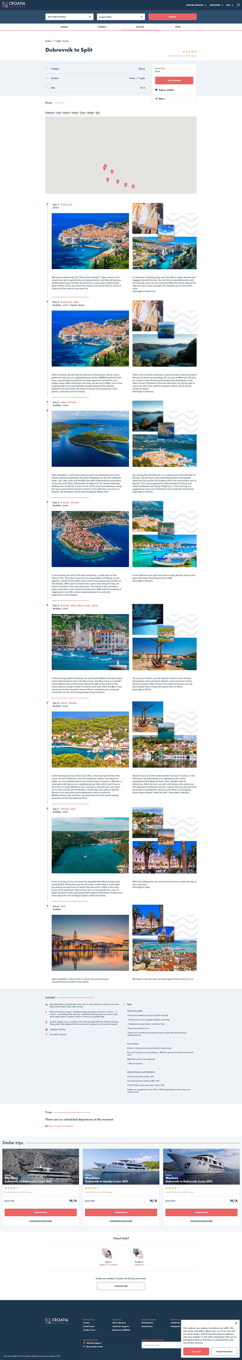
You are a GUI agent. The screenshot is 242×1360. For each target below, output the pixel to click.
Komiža (75, 112)
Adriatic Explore (94, 1343)
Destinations (147, 1322)
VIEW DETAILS (40, 1212)
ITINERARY (102, 27)
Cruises (86, 1322)
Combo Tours (89, 1330)
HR (59, 1356)
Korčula (66, 112)
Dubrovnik (49, 112)
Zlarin (82, 112)
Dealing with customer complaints (44, 1356)
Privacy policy (25, 1356)
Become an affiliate (121, 1330)
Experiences (147, 1326)
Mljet (58, 112)
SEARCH (172, 17)
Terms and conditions (10, 1356)
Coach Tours (88, 1326)
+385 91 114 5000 (108, 1264)
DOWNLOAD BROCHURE (41, 1221)
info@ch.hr (139, 1264)
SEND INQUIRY (174, 80)
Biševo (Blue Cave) (80, 605)
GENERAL (64, 27)
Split (98, 112)
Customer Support (120, 1326)
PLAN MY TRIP (121, 1286)
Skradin (90, 112)
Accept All (196, 1351)
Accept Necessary (224, 1351)
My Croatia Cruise (94, 1346)
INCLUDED (140, 27)
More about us (119, 1322)
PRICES (178, 27)
